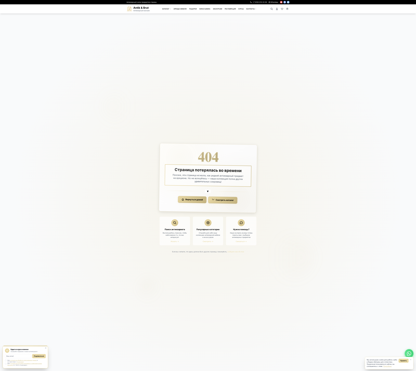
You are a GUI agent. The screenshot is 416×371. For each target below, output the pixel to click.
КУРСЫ (241, 9)
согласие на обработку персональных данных (23, 360)
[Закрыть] (411, 359)
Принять (403, 361)
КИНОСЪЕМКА (204, 9)
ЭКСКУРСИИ (217, 9)
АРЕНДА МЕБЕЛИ (180, 9)
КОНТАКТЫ (250, 9)
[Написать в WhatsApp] (409, 353)
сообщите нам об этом (235, 252)
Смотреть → (208, 241)
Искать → (175, 241)
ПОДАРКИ (193, 9)
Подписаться (39, 356)
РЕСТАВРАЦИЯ (230, 9)
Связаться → (241, 241)
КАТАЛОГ (165, 9)
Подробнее (387, 366)
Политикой (20, 362)
